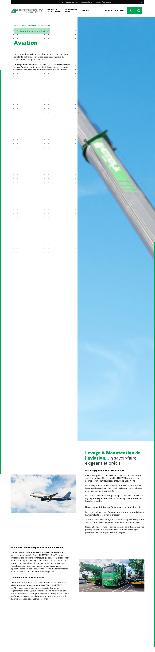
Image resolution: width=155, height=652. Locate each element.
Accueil (16, 26)
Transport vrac (71, 10)
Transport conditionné (54, 10)
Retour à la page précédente (34, 31)
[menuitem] (69, 2)
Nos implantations (70, 2)
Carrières (119, 10)
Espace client (86, 2)
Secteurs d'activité (35, 26)
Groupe (108, 10)
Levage (85, 10)
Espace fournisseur (104, 2)
